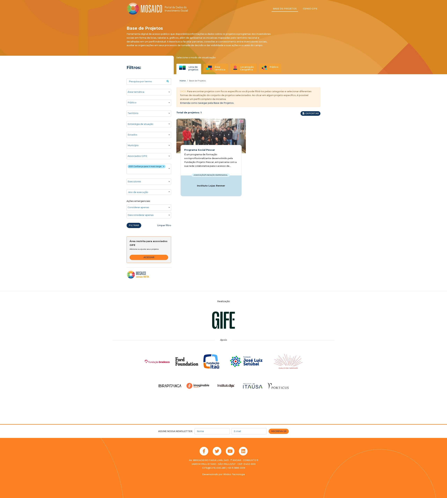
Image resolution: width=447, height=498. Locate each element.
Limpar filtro (164, 225)
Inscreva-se (279, 431)
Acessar (149, 257)
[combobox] (149, 92)
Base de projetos (285, 8)
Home (183, 80)
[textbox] (149, 192)
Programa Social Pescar (199, 150)
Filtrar (134, 225)
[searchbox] (147, 92)
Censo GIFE (310, 8)
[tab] (188, 68)
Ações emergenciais (138, 201)
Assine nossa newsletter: (175, 431)
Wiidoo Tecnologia (234, 474)
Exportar (312, 113)
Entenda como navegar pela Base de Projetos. (207, 103)
